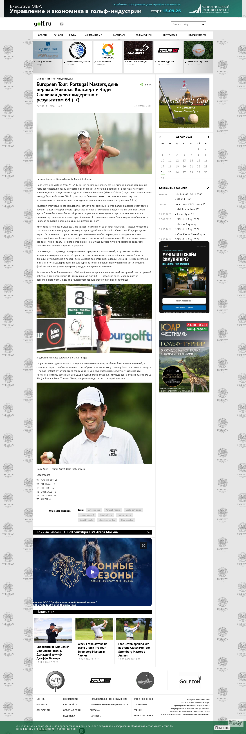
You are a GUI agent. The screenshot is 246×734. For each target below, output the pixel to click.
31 (162, 178)
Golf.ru (41, 699)
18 (170, 167)
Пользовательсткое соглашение (101, 699)
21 (191, 167)
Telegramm (140, 705)
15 (198, 161)
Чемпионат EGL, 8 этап (78, 61)
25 (170, 172)
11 (170, 161)
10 (162, 161)
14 (191, 161)
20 (184, 167)
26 (177, 172)
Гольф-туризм (144, 35)
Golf (42, 24)
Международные (65, 79)
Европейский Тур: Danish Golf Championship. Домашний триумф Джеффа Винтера (53, 652)
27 (184, 172)
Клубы (73, 35)
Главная (40, 79)
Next (190, 57)
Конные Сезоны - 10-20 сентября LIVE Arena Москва (149, 532)
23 (206, 167)
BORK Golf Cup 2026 (187, 219)
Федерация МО (93, 35)
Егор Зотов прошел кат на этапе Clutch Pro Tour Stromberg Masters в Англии (134, 650)
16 (206, 161)
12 (177, 161)
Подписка (69, 716)
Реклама (95, 710)
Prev (55, 57)
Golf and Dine (104, 61)
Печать (148, 85)
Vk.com (138, 710)
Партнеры (95, 716)
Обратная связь (72, 710)
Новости (42, 35)
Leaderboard (43, 475)
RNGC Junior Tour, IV (137, 61)
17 (162, 167)
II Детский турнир (186, 224)
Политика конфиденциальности (101, 705)
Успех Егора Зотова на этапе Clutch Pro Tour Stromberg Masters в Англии (92, 650)
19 (177, 167)
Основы (58, 35)
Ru (61, 24)
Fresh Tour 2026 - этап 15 (190, 204)
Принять (222, 728)
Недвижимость (197, 35)
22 (198, 167)
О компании (70, 699)
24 (162, 172)
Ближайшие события (206, 188)
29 (198, 172)
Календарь (119, 35)
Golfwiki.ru (43, 710)
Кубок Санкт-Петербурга (190, 234)
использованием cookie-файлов (56, 729)
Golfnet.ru (43, 705)
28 (191, 172)
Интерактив (170, 35)
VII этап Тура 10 (166, 61)
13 (184, 161)
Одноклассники (143, 716)
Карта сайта (70, 705)
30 (206, 172)
